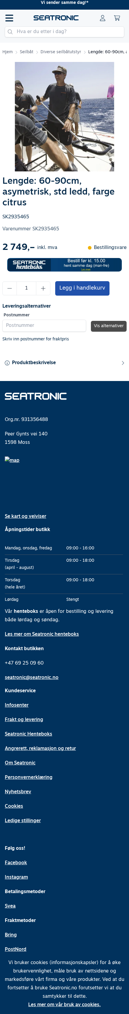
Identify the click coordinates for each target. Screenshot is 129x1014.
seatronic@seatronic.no (31, 677)
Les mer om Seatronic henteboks (42, 634)
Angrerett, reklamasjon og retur (40, 748)
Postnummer (17, 315)
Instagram (16, 877)
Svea (10, 906)
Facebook (16, 863)
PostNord (15, 949)
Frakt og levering (24, 719)
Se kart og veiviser (25, 516)
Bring (11, 935)
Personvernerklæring (28, 777)
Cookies (14, 806)
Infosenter (16, 705)
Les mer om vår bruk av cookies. (64, 1005)
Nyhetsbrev (18, 792)
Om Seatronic (20, 763)
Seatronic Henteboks (28, 734)
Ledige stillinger (23, 821)
